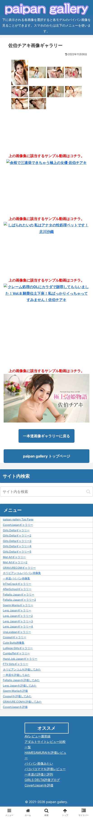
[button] (88, 491)
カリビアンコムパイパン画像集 (22, 573)
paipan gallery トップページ (46, 456)
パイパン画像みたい (39, 763)
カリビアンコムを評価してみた (22, 669)
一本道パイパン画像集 (16, 578)
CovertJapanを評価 (15, 707)
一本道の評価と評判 (39, 774)
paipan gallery (56, 802)
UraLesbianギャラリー (17, 632)
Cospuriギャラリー (14, 637)
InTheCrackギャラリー (17, 584)
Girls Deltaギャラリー (16, 530)
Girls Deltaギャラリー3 (17, 541)
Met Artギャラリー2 (15, 562)
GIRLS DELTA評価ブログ (42, 780)
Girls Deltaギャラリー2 (17, 535)
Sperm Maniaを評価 (15, 690)
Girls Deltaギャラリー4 (17, 546)
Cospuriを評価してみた (17, 696)
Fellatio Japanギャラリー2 (19, 599)
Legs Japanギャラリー (17, 610)
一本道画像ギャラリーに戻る (46, 436)
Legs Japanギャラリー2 (18, 616)
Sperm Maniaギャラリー (18, 605)
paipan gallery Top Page (18, 519)
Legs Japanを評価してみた (20, 685)
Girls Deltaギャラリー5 (17, 551)
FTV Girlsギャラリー (15, 664)
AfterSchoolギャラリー (17, 589)
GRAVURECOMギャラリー (19, 567)
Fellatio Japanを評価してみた (21, 680)
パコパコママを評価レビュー (45, 769)
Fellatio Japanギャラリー (18, 594)
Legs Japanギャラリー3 (18, 621)
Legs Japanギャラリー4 (18, 626)
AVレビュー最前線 (38, 736)
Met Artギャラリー (14, 557)
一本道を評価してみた (16, 675)
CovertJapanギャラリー (18, 524)
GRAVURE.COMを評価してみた (22, 701)
